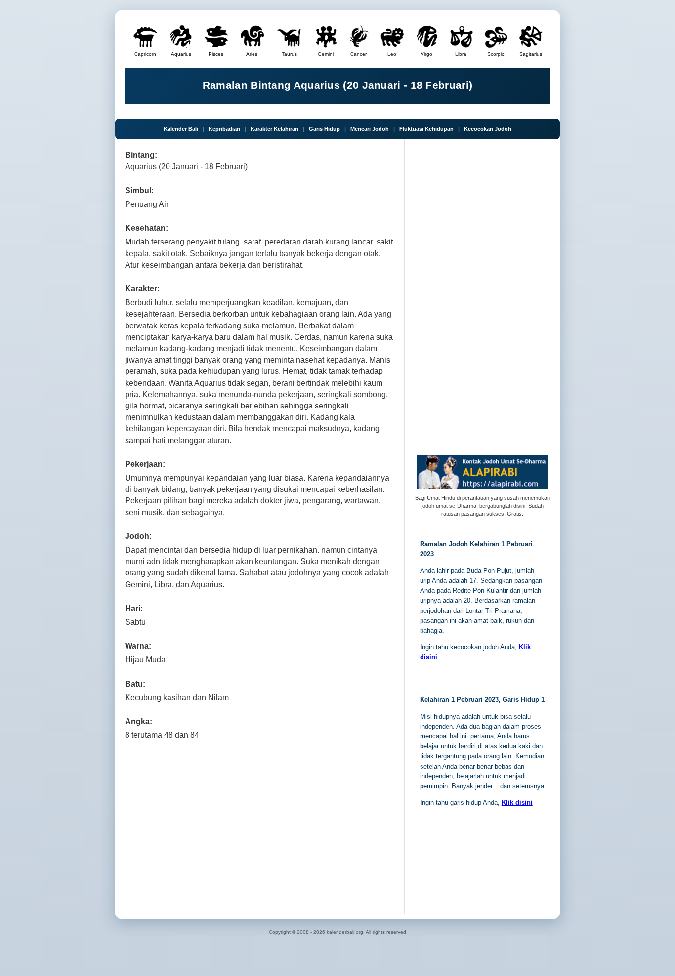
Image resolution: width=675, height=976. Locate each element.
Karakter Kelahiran (274, 129)
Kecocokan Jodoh (487, 129)
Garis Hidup (324, 129)
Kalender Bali (181, 129)
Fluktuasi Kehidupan (426, 129)
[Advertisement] (259, 825)
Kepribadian (224, 129)
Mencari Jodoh (369, 129)
